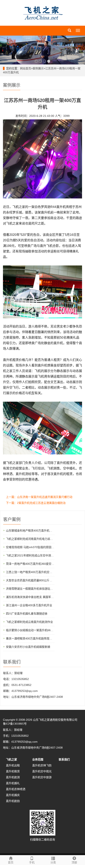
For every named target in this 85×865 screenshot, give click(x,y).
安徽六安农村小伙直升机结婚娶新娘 (28, 646)
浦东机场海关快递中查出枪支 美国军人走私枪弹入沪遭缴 (41, 597)
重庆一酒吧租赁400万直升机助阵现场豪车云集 (34, 638)
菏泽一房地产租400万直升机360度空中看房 (33, 563)
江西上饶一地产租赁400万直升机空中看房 (32, 572)
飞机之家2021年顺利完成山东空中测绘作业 (32, 555)
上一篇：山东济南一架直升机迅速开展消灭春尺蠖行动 (39, 497)
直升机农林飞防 (42, 765)
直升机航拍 (13, 801)
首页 (10, 862)
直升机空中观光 (42, 771)
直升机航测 (13, 777)
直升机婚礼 (13, 783)
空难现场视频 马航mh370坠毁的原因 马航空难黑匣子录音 (41, 547)
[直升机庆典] (42, 50)
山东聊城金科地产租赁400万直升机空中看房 (33, 530)
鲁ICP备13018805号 (15, 723)
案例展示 (38, 68)
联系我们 (64, 759)
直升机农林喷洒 (15, 789)
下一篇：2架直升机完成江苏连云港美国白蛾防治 (36, 502)
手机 (32, 862)
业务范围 (37, 759)
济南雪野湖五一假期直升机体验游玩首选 (31, 588)
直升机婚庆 (13, 795)
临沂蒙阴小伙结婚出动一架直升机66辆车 (31, 630)
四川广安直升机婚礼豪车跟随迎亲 (26, 613)
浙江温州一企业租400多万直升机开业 (29, 605)
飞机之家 (11, 759)
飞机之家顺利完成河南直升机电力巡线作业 (32, 538)
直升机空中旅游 (42, 777)
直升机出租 (13, 765)
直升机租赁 (13, 771)
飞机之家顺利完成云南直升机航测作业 (29, 621)
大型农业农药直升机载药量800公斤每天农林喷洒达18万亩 (41, 580)
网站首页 (25, 68)
